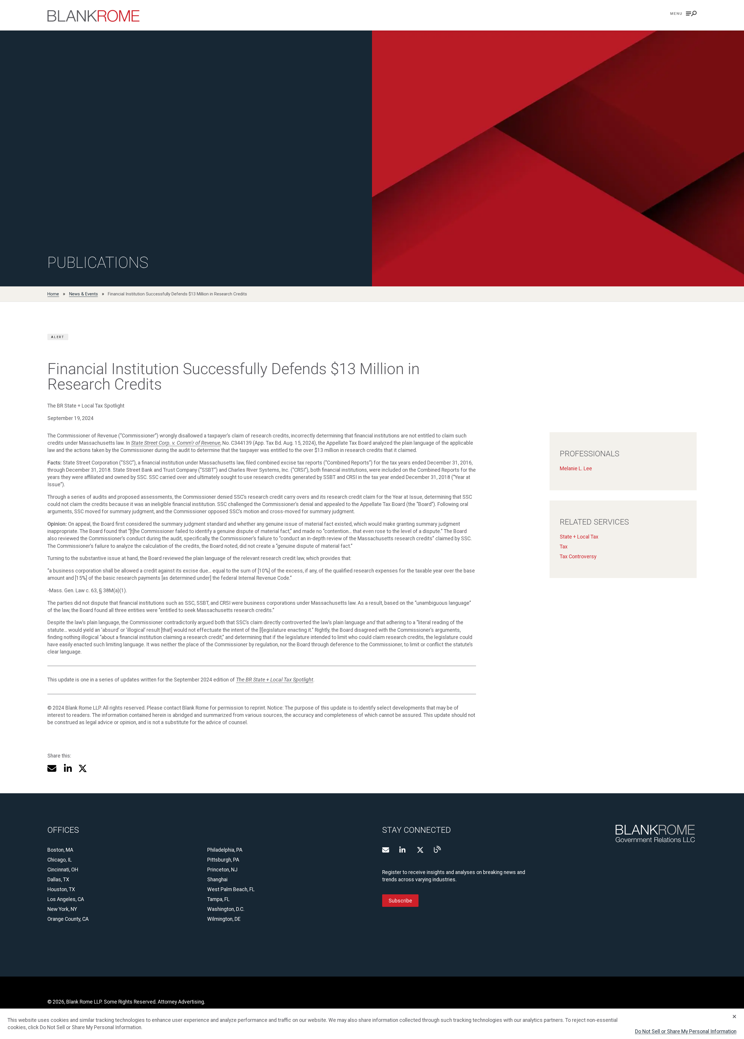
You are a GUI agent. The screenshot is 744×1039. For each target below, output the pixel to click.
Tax (564, 547)
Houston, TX (61, 889)
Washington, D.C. (225, 909)
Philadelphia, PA (224, 850)
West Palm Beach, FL (231, 889)
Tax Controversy (578, 556)
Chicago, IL (59, 860)
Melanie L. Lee (576, 468)
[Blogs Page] (437, 849)
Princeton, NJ (222, 870)
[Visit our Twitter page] (420, 849)
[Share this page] (51, 768)
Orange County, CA (68, 919)
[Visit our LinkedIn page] (402, 849)
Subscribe (400, 900)
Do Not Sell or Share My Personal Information (685, 1031)
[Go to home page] (93, 16)
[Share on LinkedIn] (67, 768)
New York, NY (62, 909)
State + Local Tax (579, 537)
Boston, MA (60, 850)
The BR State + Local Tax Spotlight (274, 680)
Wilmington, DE (223, 919)
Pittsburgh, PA (223, 860)
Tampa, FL (218, 899)
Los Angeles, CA (65, 899)
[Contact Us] (385, 849)
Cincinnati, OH (62, 870)
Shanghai (217, 879)
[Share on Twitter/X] (82, 768)
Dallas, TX (58, 879)
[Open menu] (683, 13)
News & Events (83, 294)
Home (53, 294)
